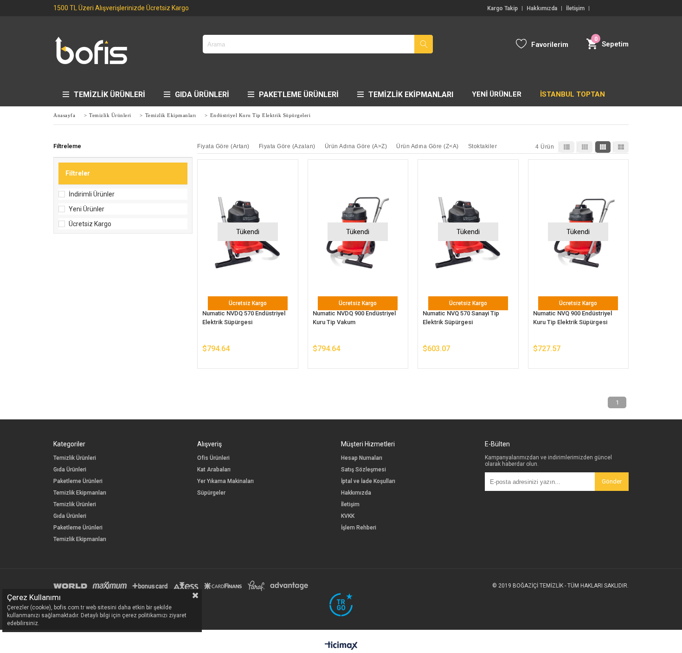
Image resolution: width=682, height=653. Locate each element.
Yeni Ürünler (86, 209)
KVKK (347, 516)
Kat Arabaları (214, 470)
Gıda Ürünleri (202, 94)
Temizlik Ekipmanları (410, 94)
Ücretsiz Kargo (90, 224)
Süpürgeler (211, 493)
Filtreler (77, 173)
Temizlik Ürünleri (109, 94)
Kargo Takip (502, 8)
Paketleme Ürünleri (299, 94)
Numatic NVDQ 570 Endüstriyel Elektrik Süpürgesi (243, 318)
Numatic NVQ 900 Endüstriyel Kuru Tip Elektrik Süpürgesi (572, 318)
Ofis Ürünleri (213, 458)
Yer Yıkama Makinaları (225, 481)
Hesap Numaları (361, 458)
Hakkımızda (542, 8)
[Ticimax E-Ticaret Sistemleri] (341, 646)
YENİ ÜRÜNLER (496, 94)
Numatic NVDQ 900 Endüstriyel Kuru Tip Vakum (354, 318)
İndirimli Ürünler (92, 194)
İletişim (575, 8)
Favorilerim (549, 44)
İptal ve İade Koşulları (368, 481)
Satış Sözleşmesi (363, 470)
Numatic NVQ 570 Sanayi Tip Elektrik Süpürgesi (461, 318)
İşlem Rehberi (358, 528)
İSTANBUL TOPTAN (572, 94)
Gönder (612, 481)
